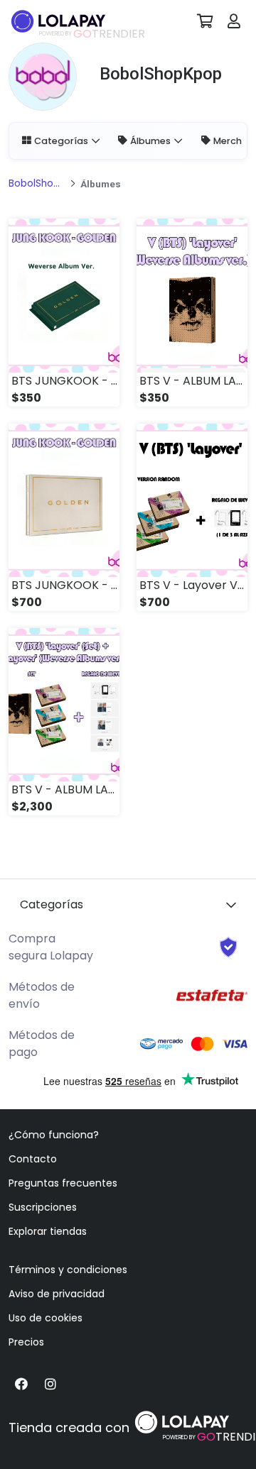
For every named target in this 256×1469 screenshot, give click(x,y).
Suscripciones (43, 1207)
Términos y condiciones (68, 1269)
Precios (26, 1342)
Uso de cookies (45, 1318)
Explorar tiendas (48, 1231)
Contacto (33, 1159)
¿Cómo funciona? (54, 1135)
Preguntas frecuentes (63, 1183)
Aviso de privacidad (57, 1294)
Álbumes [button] (150, 141)
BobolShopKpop (37, 183)
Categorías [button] (61, 141)
